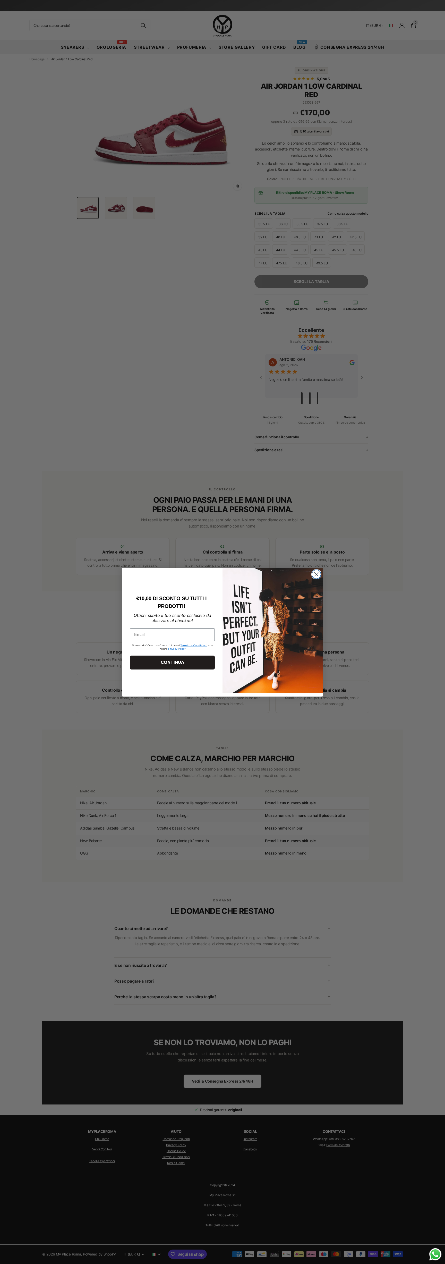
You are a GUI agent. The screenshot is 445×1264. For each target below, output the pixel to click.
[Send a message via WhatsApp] (435, 1254)
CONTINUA (172, 662)
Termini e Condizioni (194, 645)
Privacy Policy (176, 648)
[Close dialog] (316, 574)
